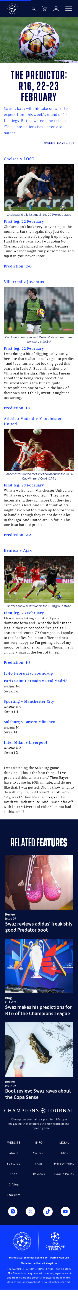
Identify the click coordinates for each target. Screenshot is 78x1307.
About (13, 1153)
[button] (68, 8)
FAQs (39, 1163)
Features (13, 1163)
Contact (39, 1153)
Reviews (39, 1174)
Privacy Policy (64, 1163)
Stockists (14, 1195)
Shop (13, 1174)
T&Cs (64, 1153)
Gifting (14, 1184)
